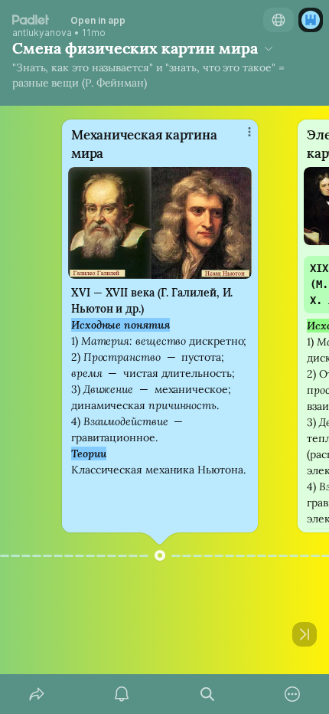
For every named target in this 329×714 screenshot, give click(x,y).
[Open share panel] (36, 694)
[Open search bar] (207, 694)
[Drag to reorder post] (159, 555)
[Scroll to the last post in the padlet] (304, 634)
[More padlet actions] (293, 694)
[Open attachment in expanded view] (160, 223)
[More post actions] (239, 138)
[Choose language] (278, 20)
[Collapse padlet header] (268, 48)
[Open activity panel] (122, 694)
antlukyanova (42, 33)
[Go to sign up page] (310, 20)
